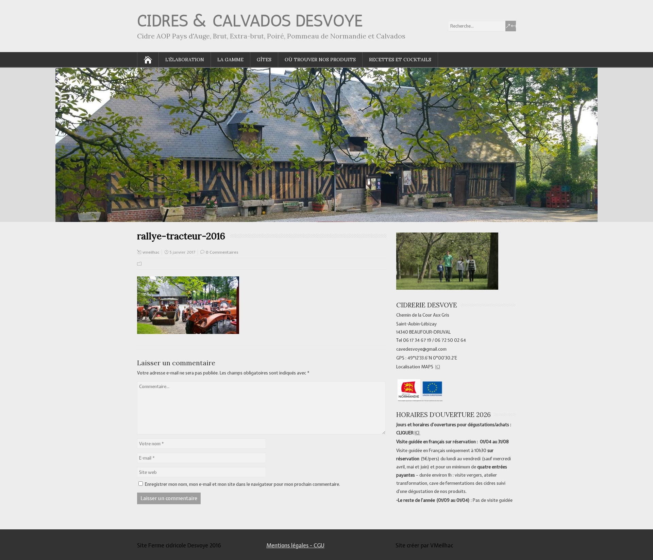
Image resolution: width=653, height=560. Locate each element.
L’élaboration (184, 60)
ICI (437, 367)
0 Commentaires (222, 252)
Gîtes (264, 60)
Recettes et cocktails (400, 60)
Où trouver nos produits (320, 60)
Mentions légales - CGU (295, 545)
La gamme (230, 60)
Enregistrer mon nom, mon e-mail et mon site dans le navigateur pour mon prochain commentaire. (242, 484)
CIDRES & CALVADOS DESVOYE (250, 20)
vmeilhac (151, 252)
